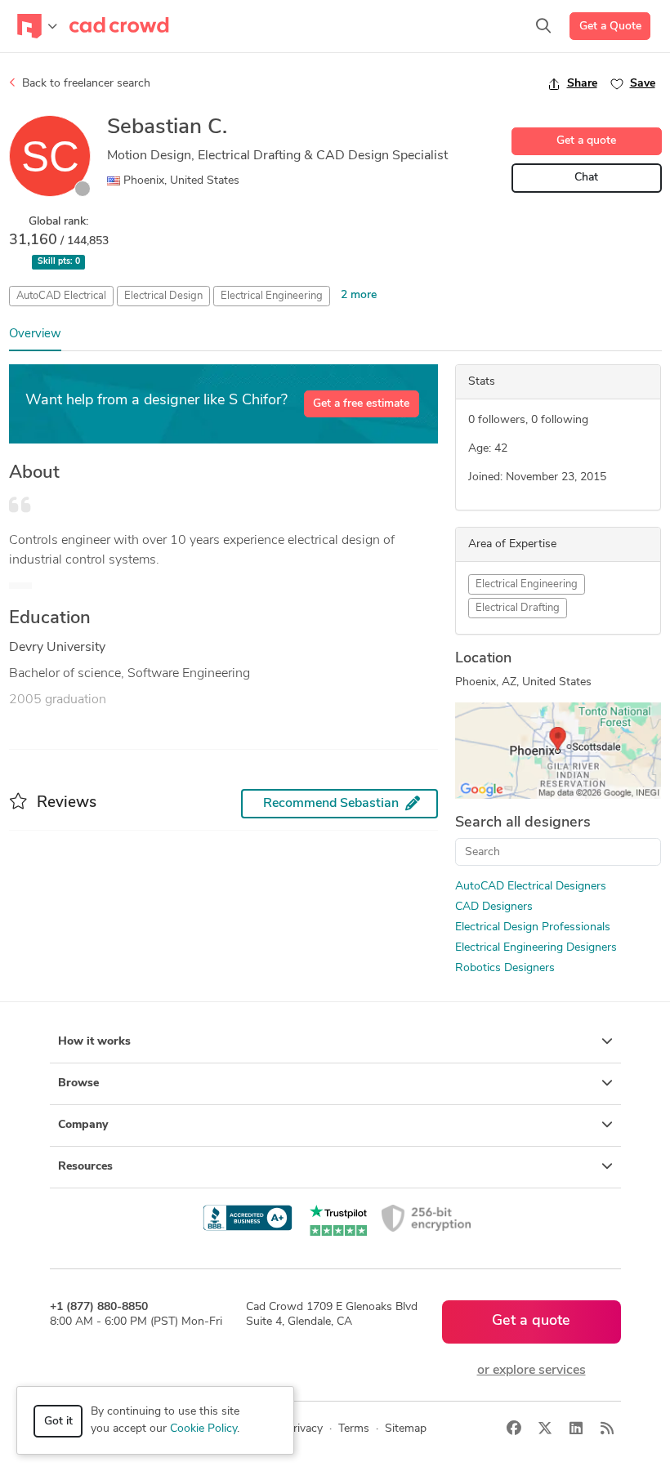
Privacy (304, 1429)
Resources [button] (85, 1167)
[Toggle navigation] (37, 26)
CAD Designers (494, 907)
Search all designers (523, 823)
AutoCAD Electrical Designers (530, 886)
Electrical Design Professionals (532, 927)
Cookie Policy (203, 1429)
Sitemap (406, 1429)
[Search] (543, 26)
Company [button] (83, 1125)
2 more (359, 295)
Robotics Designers (505, 968)
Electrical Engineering (272, 296)
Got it (58, 1421)
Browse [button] (78, 1083)
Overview (35, 334)
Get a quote (586, 141)
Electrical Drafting (518, 608)
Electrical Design (163, 296)
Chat (586, 178)
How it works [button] (94, 1042)
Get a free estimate (361, 404)
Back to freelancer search (84, 84)
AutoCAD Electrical (61, 296)
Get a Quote (610, 26)
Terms (353, 1429)
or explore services (531, 1370)
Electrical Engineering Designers (536, 948)
